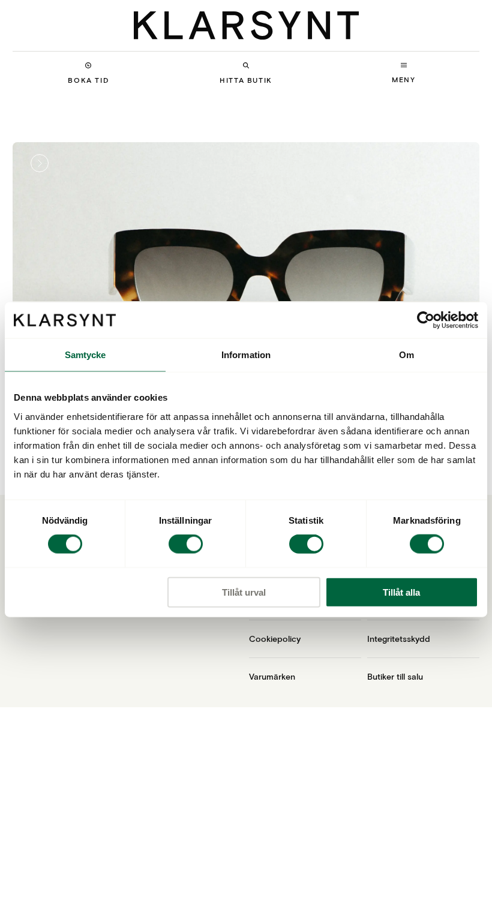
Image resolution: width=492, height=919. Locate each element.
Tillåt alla (401, 592)
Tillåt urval (244, 592)
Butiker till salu (395, 676)
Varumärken (272, 676)
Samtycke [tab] (85, 355)
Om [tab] (406, 355)
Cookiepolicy (275, 638)
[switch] (186, 544)
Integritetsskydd (398, 638)
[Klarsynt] (246, 25)
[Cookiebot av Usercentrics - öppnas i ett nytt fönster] (425, 320)
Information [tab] (246, 355)
